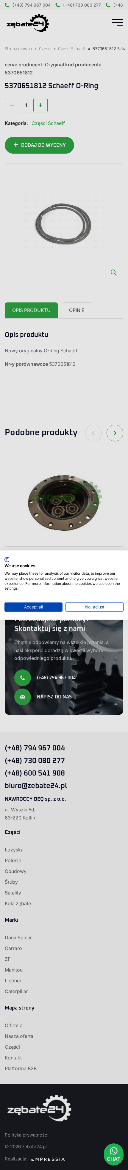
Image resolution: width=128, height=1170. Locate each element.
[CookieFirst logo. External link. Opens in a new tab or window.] (6, 559)
